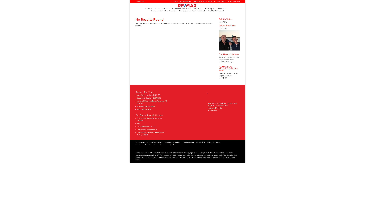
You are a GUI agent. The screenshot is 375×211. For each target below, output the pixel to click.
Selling (208, 8)
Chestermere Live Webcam (164, 11)
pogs (138, 123)
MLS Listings (161, 8)
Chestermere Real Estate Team (146, 145)
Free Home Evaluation (200, 1)
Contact (139, 92)
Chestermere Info (181, 8)
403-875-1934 (223, 28)
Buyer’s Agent (221, 1)
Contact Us (211, 1)
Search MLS (200, 142)
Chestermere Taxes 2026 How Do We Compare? (201, 11)
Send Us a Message (144, 109)
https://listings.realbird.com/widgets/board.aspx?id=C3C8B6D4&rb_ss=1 (229, 60)
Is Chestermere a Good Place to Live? (148, 142)
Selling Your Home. (185, 1)
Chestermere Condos (167, 145)
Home (147, 8)
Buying (197, 8)
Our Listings (174, 1)
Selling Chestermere (233, 1)
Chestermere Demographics (147, 129)
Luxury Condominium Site (146, 126)
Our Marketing (188, 142)
